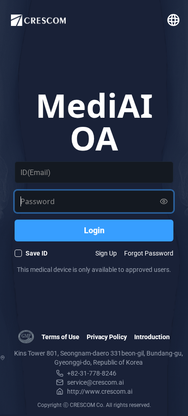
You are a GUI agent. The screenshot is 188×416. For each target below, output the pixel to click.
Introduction (152, 337)
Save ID (36, 253)
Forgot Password (148, 253)
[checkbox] (18, 253)
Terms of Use (60, 337)
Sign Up (106, 253)
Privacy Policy (107, 337)
